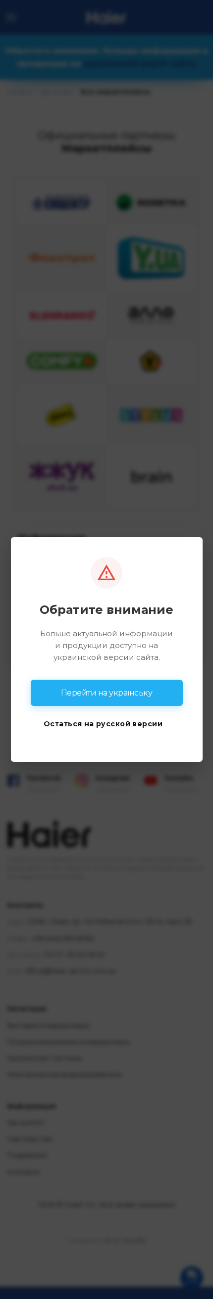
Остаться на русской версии (103, 723)
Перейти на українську (107, 693)
